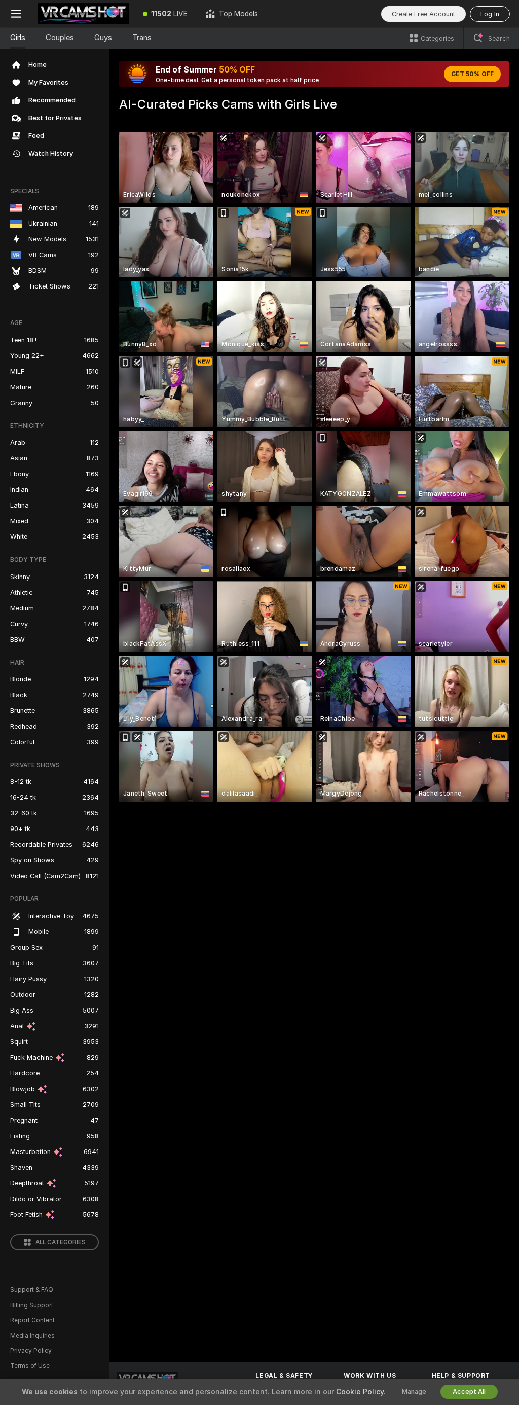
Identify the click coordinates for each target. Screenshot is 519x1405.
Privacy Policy (31, 1350)
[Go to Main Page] (83, 13)
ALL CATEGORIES (60, 1242)
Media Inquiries (32, 1335)
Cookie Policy (360, 1392)
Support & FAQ (31, 1289)
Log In (489, 14)
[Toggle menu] (16, 13)
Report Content (32, 1320)
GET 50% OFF (472, 74)
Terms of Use (30, 1366)
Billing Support (31, 1305)
